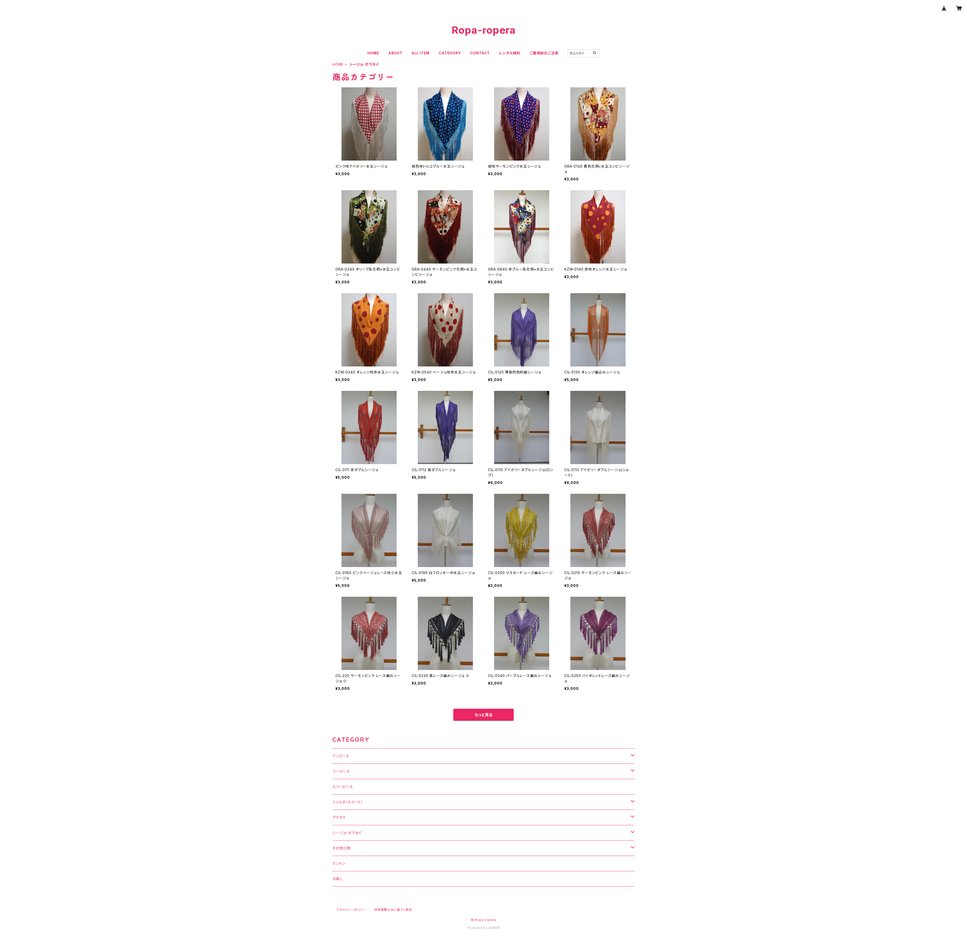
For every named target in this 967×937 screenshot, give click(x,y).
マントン (338, 863)
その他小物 (341, 848)
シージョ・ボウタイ (347, 833)
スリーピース (342, 786)
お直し (337, 879)
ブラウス (339, 817)
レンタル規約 (510, 53)
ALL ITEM (420, 53)
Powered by (478, 928)
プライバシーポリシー (351, 910)
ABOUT (395, 53)
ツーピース (341, 771)
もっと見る (483, 714)
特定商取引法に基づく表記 (393, 910)
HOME (373, 53)
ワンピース (340, 756)
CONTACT (480, 53)
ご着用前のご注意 (544, 53)
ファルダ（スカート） (347, 802)
